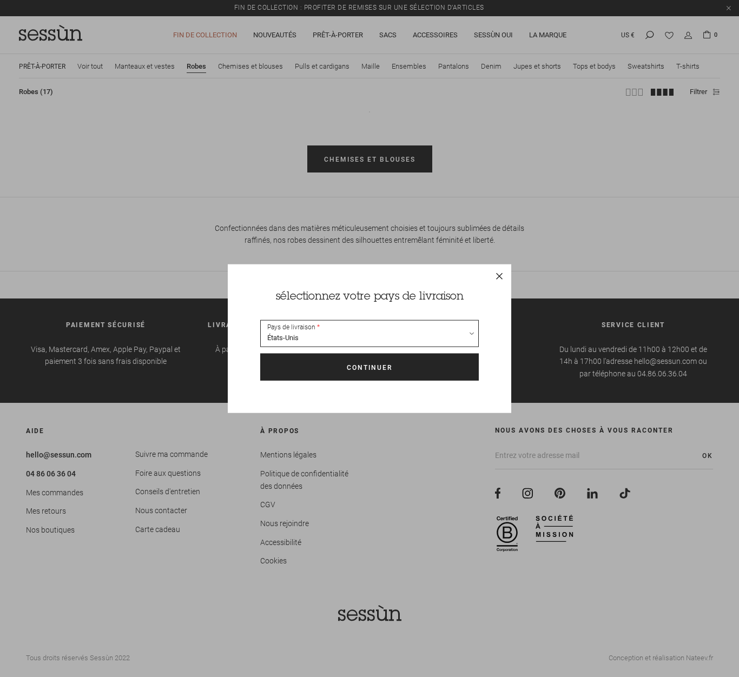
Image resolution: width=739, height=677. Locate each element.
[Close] (499, 276)
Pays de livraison (291, 327)
